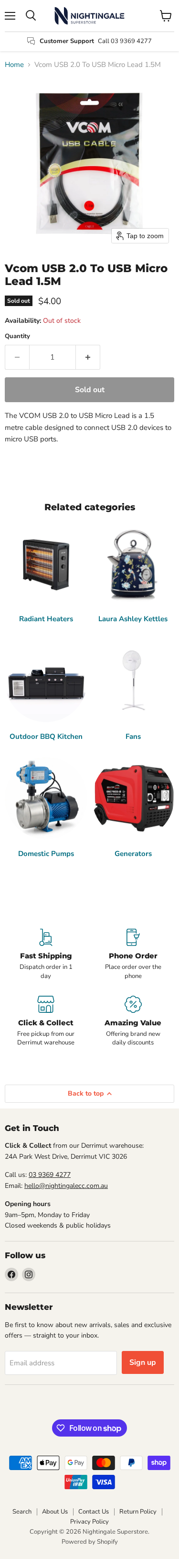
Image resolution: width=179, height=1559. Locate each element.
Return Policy (138, 1511)
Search (22, 1511)
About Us (55, 1511)
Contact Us (93, 1511)
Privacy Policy (89, 1521)
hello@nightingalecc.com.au (66, 1185)
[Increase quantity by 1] (88, 357)
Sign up (142, 1362)
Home (14, 65)
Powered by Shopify (90, 1541)
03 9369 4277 (50, 1174)
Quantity (17, 336)
